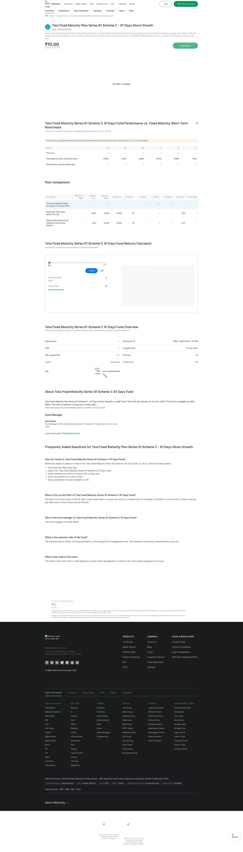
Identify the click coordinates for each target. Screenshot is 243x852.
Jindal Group (128, 749)
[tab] (53, 693)
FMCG (73, 724)
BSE (72, 789)
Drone (99, 728)
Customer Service (155, 657)
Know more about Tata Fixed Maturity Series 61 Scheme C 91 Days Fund (75, 408)
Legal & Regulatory (181, 652)
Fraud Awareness (155, 662)
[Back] (46, 15)
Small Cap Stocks (155, 716)
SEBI (61, 789)
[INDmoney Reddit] (72, 662)
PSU (72, 745)
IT (72, 712)
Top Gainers (179, 712)
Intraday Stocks (180, 749)
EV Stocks (101, 712)
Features (122, 4)
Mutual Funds (102, 4)
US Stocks (68, 4)
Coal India (49, 761)
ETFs (92, 4)
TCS (47, 724)
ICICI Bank (49, 728)
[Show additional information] (197, 123)
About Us (151, 642)
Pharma (74, 716)
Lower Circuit (179, 736)
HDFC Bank (50, 716)
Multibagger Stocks (156, 732)
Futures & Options (131, 657)
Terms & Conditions (181, 647)
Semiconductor (103, 720)
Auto (73, 720)
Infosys (48, 732)
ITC (46, 749)
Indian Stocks (81, 4)
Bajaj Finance (50, 736)
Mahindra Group (129, 732)
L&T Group (127, 736)
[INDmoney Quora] (77, 662)
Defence (74, 728)
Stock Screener (154, 741)
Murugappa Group (130, 753)
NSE (67, 789)
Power (73, 732)
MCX (79, 789)
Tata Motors (50, 708)
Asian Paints (50, 765)
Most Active (179, 720)
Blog (149, 647)
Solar (99, 724)
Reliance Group (129, 716)
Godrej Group (128, 741)
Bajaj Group (127, 720)
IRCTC (47, 745)
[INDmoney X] (57, 662)
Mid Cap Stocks (154, 712)
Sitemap (151, 667)
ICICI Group (127, 745)
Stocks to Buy (180, 745)
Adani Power (50, 741)
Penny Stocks (154, 720)
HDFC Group (128, 728)
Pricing (132, 4)
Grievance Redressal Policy (185, 657)
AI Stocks (101, 708)
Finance (74, 757)
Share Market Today (182, 708)
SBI (46, 720)
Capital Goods (77, 753)
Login (166, 4)
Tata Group (127, 708)
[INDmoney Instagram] (67, 662)
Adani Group (128, 712)
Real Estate (75, 741)
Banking (74, 708)
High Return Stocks (156, 728)
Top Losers (178, 716)
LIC (46, 753)
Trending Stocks (181, 741)
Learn (150, 652)
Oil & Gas (74, 761)
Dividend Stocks (155, 724)
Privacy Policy (179, 642)
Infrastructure (76, 736)
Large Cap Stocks (155, 708)
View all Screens (155, 736)
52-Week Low (179, 728)
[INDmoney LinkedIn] (52, 662)
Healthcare (75, 765)
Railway (74, 749)
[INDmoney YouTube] (62, 662)
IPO (112, 4)
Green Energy (102, 716)
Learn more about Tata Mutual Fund (62, 433)
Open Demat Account (186, 4)
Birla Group (127, 724)
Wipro (47, 757)
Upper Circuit (179, 732)
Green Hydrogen (103, 732)
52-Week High (180, 724)
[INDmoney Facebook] (47, 662)
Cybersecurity (102, 736)
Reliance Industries (53, 712)
